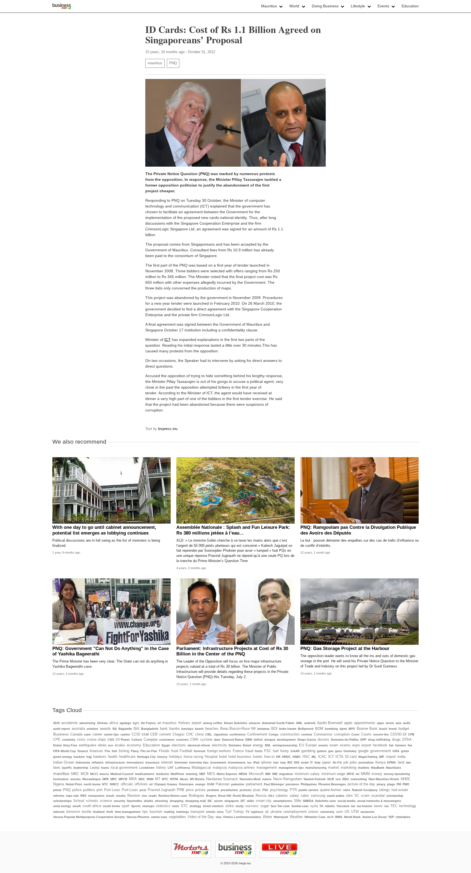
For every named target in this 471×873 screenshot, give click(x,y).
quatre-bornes (331, 790)
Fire (107, 751)
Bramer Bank (367, 729)
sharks (148, 800)
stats (175, 806)
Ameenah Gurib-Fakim (278, 723)
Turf (228, 812)
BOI (274, 729)
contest (306, 734)
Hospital (211, 757)
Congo (274, 734)
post (143, 790)
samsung (318, 796)
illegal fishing (368, 756)
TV (247, 811)
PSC (265, 790)
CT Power (123, 739)
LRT (171, 767)
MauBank (377, 767)
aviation (92, 728)
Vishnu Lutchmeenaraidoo (242, 817)
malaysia (220, 768)
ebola (102, 745)
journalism (366, 762)
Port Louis (112, 790)
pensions (292, 784)
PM (399, 784)
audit (406, 723)
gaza (338, 751)
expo (356, 745)
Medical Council (121, 774)
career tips (111, 734)
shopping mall (195, 800)
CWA (194, 739)
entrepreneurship (285, 745)
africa (113, 723)
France (238, 751)
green (405, 751)
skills (250, 800)
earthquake (87, 745)
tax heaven (364, 806)
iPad (256, 762)
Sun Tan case (280, 806)
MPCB (123, 779)
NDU (345, 779)
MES (211, 774)
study (239, 806)
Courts (366, 734)
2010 (56, 723)
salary (294, 796)
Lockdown (147, 767)
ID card (351, 757)
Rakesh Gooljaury (365, 790)
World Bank (352, 817)
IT (311, 762)
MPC (113, 779)
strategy (195, 806)
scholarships (62, 800)
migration (286, 774)
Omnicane (186, 784)
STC (184, 806)
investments (237, 762)
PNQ (173, 63)
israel (305, 762)
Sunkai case (300, 806)
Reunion (133, 796)
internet (167, 762)
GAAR (295, 751)
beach (199, 728)
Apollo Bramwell (329, 723)
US (347, 812)
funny (284, 751)
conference (238, 734)
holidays (175, 757)
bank (164, 729)
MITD (350, 774)
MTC (165, 779)
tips (145, 812)
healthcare (127, 757)
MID (268, 774)
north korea (92, 784)
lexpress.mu (167, 429)
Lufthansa (182, 767)
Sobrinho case (325, 800)
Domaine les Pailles (345, 739)
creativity (68, 739)
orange (200, 784)
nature (266, 779)
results (121, 795)
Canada (76, 734)
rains (346, 790)
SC (356, 796)
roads (153, 795)
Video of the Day (201, 817)
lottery (161, 768)
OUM (210, 784)
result (110, 795)
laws (56, 768)
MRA (133, 779)
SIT (242, 800)
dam (217, 739)
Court (355, 734)
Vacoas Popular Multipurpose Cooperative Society (89, 817)
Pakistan (223, 784)
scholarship (394, 795)
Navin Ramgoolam (287, 779)
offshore (141, 784)
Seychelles (134, 800)
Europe (311, 745)
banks (174, 728)
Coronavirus (323, 734)
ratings (384, 790)
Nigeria (58, 784)
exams (345, 745)
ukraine (276, 812)
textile (86, 812)
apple (348, 723)
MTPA (174, 779)
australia (78, 729)
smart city (263, 801)
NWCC (114, 784)
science (106, 801)
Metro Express (227, 774)
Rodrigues (196, 796)
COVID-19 (398, 734)
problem (213, 790)
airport (196, 723)
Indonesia (83, 762)
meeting (192, 774)
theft (109, 811)
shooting (161, 800)
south (77, 806)
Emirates (235, 745)
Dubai (57, 745)
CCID (136, 734)
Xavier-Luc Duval (374, 817)
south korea (111, 806)
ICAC (322, 757)
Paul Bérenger (274, 784)
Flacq (135, 751)
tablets (330, 806)
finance (82, 751)
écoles (120, 745)
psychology (279, 790)
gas (330, 751)
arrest (390, 723)
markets (363, 767)
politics (89, 789)
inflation (98, 762)
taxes (378, 806)
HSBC (296, 756)
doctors (323, 739)
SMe (297, 801)
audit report (61, 728)
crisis (81, 739)
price (190, 790)
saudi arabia (335, 795)
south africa (92, 806)
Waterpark (281, 817)
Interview (181, 762)
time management (128, 811)
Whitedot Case (314, 817)
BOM (319, 729)
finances (96, 751)
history (162, 756)
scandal (378, 795)
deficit (258, 739)
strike (229, 806)
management (266, 768)
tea (386, 806)
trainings (182, 811)
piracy (381, 784)
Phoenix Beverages (332, 784)
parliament (254, 784)
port (99, 790)
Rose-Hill (224, 795)
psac (257, 790)
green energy (62, 756)
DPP (363, 739)
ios (249, 762)
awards (105, 729)
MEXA (243, 774)
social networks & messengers (379, 800)
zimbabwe (402, 817)
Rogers (211, 795)
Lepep (94, 768)
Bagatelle (125, 728)
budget (403, 729)
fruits (258, 751)
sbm (349, 796)
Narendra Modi (250, 779)
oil (151, 784)
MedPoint (177, 774)
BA (115, 728)
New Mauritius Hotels (384, 779)
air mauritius (167, 723)
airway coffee (212, 723)
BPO (352, 728)
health (112, 757)
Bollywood (305, 728)
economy (134, 745)
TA (321, 806)
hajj (89, 756)
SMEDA (308, 800)
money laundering (397, 774)
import (391, 757)
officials (127, 784)
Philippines (309, 784)
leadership (80, 767)
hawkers (99, 757)
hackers (79, 756)
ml (357, 774)
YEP (391, 817)
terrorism (73, 812)
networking (359, 779)
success (252, 806)
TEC (393, 806)
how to (269, 757)
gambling (308, 751)
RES (83, 795)
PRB (180, 790)
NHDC (405, 779)
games (322, 751)
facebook (380, 745)
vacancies (367, 811)
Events (383, 6)
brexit (393, 728)
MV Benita (197, 779)
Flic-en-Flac (148, 751)
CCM (145, 734)
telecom (59, 811)
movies (75, 779)
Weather (296, 817)
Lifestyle (358, 6)
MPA (105, 779)
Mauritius (269, 6)
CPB (411, 734)
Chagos (179, 734)
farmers (400, 745)
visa (218, 817)
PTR (293, 790)
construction (290, 734)
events (323, 745)
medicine (162, 774)
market (333, 768)
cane (87, 734)
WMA (338, 817)
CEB (154, 734)
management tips (291, 767)
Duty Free (70, 745)
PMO (406, 784)
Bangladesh (149, 728)
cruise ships (96, 739)
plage (391, 784)
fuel (276, 751)
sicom (218, 800)
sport (125, 806)
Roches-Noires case (172, 795)
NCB (330, 779)
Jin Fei (337, 762)
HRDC (286, 756)
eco (110, 745)
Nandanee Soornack (222, 779)
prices (200, 789)
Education (410, 6)
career (97, 734)
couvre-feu (381, 734)
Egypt (166, 745)
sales (305, 796)
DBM (248, 739)
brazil (383, 728)
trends (210, 811)
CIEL (208, 734)
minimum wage (333, 774)
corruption (342, 734)
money (377, 774)
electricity (219, 745)
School (78, 801)
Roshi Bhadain (243, 795)
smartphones (282, 800)
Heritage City (146, 756)
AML (299, 723)
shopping (176, 800)
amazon (254, 723)
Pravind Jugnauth (161, 790)
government (380, 751)
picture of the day (361, 784)
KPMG (391, 762)
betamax (263, 728)
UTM (355, 812)
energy (258, 745)
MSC (141, 779)
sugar (264, 806)
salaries (282, 796)
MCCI (94, 774)
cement (165, 734)
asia (398, 723)
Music (184, 779)
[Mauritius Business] (62, 6)
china (199, 734)
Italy (318, 762)
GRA (395, 751)
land (401, 762)
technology (407, 806)
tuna (220, 811)
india (401, 756)
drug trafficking (379, 739)
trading (169, 811)
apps (380, 723)
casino (125, 734)
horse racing (193, 757)
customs (182, 739)
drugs (396, 739)
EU (301, 745)
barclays (187, 728)
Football (186, 751)
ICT (167, 339)
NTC (105, 784)
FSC (267, 751)
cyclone (206, 739)
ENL (268, 745)
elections (179, 745)
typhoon (257, 811)
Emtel (247, 745)
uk (267, 812)
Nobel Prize (74, 784)
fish (114, 751)
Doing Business (325, 6)
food (174, 751)
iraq (283, 762)
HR (278, 756)
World (294, 6)
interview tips (199, 762)
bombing (331, 728)
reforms (58, 795)
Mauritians (393, 767)
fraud (249, 751)
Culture (136, 739)
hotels (257, 757)
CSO (111, 739)
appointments (364, 723)
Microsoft (256, 774)
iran (276, 762)
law (408, 762)
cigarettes (221, 734)
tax (353, 806)
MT (157, 779)
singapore (231, 800)
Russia (261, 796)
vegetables (177, 817)
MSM (150, 779)
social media (346, 800)
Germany (350, 751)
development (286, 739)
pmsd (57, 790)
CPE (57, 739)
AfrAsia (102, 723)
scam (365, 796)
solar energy (62, 806)
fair (391, 745)
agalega (125, 723)
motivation (61, 779)
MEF (202, 774)
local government (124, 768)
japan (326, 762)
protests (246, 790)
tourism (156, 811)
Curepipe (151, 739)
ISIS (296, 762)
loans (105, 767)
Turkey (238, 812)
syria (314, 806)
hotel (223, 757)
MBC (75, 774)
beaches (212, 729)
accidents (69, 723)
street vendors (213, 806)
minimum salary (307, 774)
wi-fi (330, 817)
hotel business (239, 757)
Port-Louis (130, 790)
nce (338, 779)
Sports (136, 806)
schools (92, 801)
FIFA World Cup (64, 751)
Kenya (380, 762)
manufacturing (316, 767)
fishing (124, 751)
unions (313, 812)
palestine (237, 784)
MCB (85, 774)
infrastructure (115, 762)
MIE (274, 774)
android (309, 723)
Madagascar (201, 768)
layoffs (67, 767)
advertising (87, 723)
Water (267, 817)
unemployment (295, 812)
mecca (104, 774)
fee (410, 745)
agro (135, 723)
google (363, 751)
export (366, 745)
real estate (399, 790)
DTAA (407, 739)
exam (334, 745)
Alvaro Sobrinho (235, 723)
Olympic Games (165, 784)
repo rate (72, 795)
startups (148, 806)
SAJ (271, 795)
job (345, 762)
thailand (99, 811)
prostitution (229, 790)
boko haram (287, 728)
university (327, 811)
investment (218, 762)
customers (166, 739)
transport (197, 812)
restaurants (96, 795)
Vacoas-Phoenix (137, 817)
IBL (314, 756)
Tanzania (342, 806)
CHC (190, 734)
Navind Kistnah (315, 779)
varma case (159, 817)
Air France (148, 723)
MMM (365, 774)
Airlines (184, 723)
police (76, 790)
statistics (163, 806)
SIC (209, 800)
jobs (353, 762)
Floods (164, 751)
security (119, 800)
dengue (269, 739)
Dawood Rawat (233, 739)
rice (144, 795)
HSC (306, 757)
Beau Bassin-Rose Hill (238, 729)
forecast (200, 751)
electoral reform (199, 745)
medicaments (144, 774)
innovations (135, 762)
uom (339, 812)
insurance (152, 762)
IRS (289, 762)
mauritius (155, 63)
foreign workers (219, 751)
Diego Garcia (306, 739)
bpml (343, 728)
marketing (348, 768)
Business (61, 734)
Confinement (257, 734)
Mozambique (91, 779)
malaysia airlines (241, 768)
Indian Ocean (63, 762)
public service (308, 790)
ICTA (339, 757)
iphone (266, 762)
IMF (381, 756)
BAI (137, 729)
